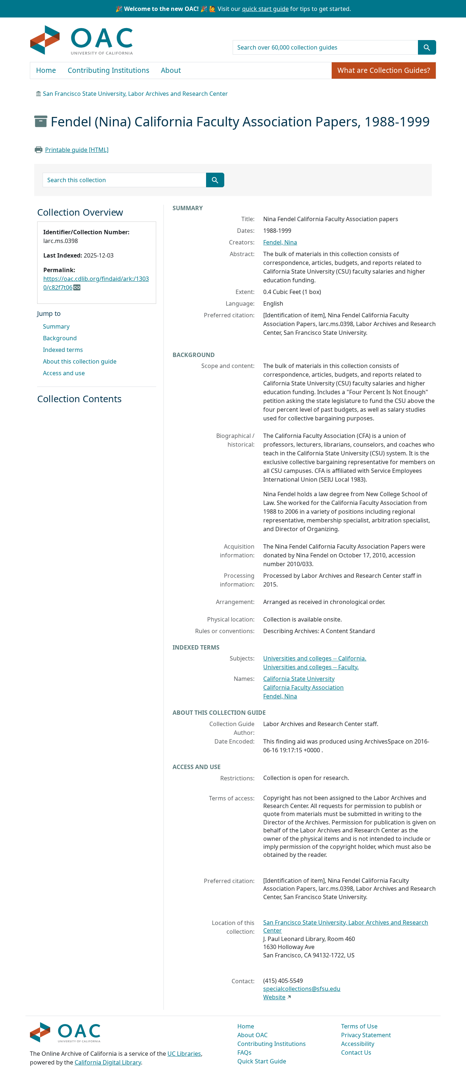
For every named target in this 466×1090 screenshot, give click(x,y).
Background (60, 338)
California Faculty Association (303, 687)
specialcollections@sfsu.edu (301, 989)
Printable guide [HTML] (76, 150)
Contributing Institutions (108, 70)
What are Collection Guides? (383, 70)
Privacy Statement (366, 1035)
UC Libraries (184, 1054)
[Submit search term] (427, 47)
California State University (299, 679)
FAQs (244, 1052)
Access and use (64, 373)
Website (274, 997)
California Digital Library (108, 1062)
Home (46, 70)
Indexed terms (63, 350)
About (171, 70)
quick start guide (265, 9)
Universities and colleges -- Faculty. (311, 667)
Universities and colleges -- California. (314, 658)
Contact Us (356, 1052)
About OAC (252, 1035)
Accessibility (357, 1044)
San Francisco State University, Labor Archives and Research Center (135, 94)
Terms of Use (359, 1026)
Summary (56, 326)
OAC (82, 40)
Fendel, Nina (280, 242)
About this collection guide (79, 361)
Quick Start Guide (261, 1061)
